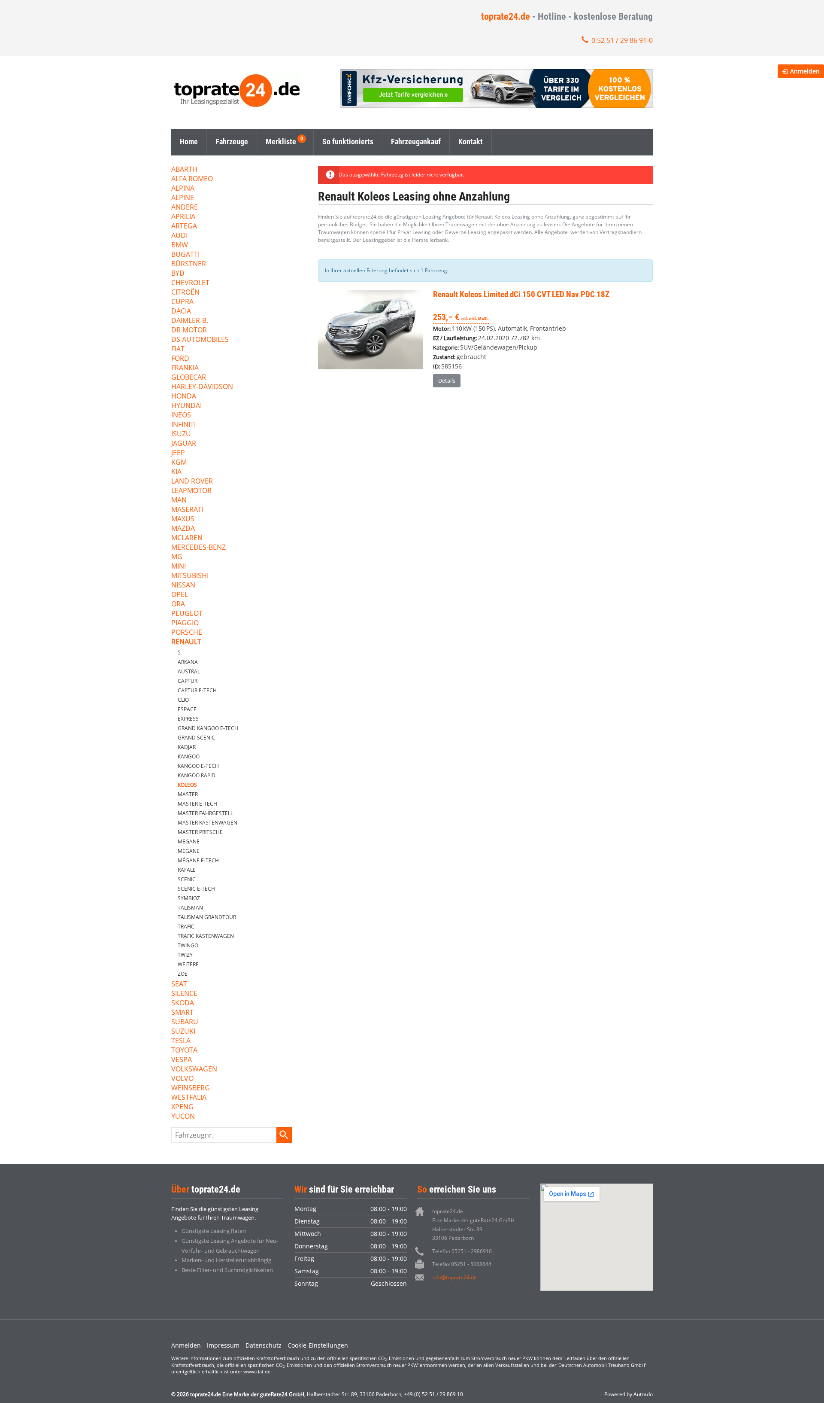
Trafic (186, 926)
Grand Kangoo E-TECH (208, 728)
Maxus (182, 519)
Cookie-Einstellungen (318, 1345)
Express (188, 718)
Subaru (184, 1022)
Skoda (182, 1003)
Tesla (181, 1041)
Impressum (223, 1345)
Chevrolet (190, 283)
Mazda (183, 529)
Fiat (178, 349)
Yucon (183, 1117)
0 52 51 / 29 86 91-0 (622, 40)
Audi (179, 236)
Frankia (185, 368)
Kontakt (470, 141)
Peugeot (187, 614)
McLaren (187, 538)
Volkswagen (194, 1069)
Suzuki (183, 1032)
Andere (184, 208)
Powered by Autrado (628, 1394)
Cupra (182, 302)
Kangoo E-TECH (198, 766)
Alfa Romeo (192, 179)
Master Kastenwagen (207, 822)
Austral (189, 671)
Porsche (186, 633)
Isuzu (181, 434)
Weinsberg (190, 1088)
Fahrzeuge (231, 141)
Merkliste (281, 141)
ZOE (183, 973)
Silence (184, 994)
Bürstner (188, 264)
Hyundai (186, 406)
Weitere (188, 964)
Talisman (190, 907)
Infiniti (183, 425)
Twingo (188, 945)
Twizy (185, 955)
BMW (179, 245)
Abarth (184, 170)
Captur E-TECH (197, 690)
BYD (178, 274)
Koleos (187, 784)
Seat (179, 984)
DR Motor (189, 330)
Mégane (189, 851)
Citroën (185, 293)
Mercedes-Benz (198, 548)
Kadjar (187, 747)
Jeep (178, 453)
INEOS (181, 415)
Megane (189, 841)
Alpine (182, 198)
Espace (187, 709)
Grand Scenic (196, 737)
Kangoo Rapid (196, 775)
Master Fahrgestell (205, 813)
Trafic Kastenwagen (206, 936)
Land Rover (192, 482)
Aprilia (183, 217)
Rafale (187, 869)
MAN (179, 500)
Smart (182, 1013)
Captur (187, 681)
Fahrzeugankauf (416, 141)
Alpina (182, 189)
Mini (178, 567)
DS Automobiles (200, 340)
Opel (179, 595)
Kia (176, 472)
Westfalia (188, 1098)
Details (446, 380)
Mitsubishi (190, 576)
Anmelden (186, 1345)
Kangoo (189, 756)
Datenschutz (263, 1345)
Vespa (181, 1060)
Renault (186, 642)
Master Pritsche (200, 832)
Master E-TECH (197, 803)
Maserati (187, 510)
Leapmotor (191, 491)
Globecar (188, 378)
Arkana (188, 662)
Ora (178, 604)
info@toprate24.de (454, 1277)
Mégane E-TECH (198, 860)
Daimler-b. (189, 321)
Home (189, 141)
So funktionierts (347, 141)
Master (188, 794)
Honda (183, 397)
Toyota (184, 1051)
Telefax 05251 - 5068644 (461, 1264)
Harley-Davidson (202, 387)
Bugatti (185, 255)
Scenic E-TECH (196, 888)
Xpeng (182, 1107)
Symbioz (189, 898)
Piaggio (185, 623)
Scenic (187, 879)
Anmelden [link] (805, 71)
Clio (183, 699)
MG (176, 557)
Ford (180, 359)
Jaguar (183, 444)
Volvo (182, 1079)
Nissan (183, 585)
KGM (179, 463)
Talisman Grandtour (207, 917)
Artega (184, 226)
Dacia (181, 311)
